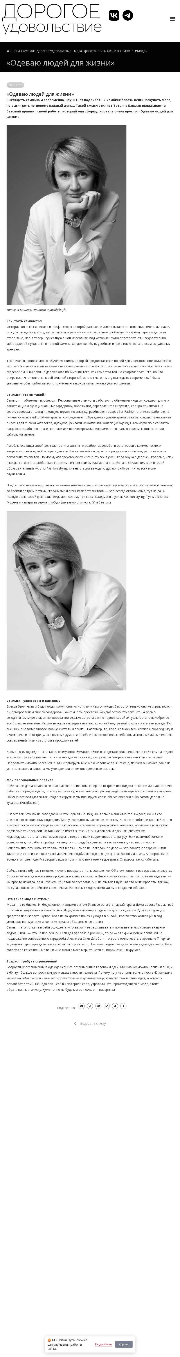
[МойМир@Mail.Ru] (82, 1006)
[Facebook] (123, 1006)
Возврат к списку (92, 1023)
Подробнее (103, 1344)
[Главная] (8, 51)
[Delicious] (107, 1006)
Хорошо (124, 1344)
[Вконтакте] (98, 1006)
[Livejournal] (90, 1006)
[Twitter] (115, 1006)
